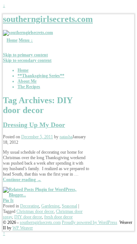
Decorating (29, 206)
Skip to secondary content (27, 60)
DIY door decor (28, 216)
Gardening (50, 206)
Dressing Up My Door (34, 124)
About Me (27, 81)
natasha (66, 136)
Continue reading (22, 179)
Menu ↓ (26, 40)
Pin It (8, 200)
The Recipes (29, 86)
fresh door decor (58, 216)
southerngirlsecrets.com (48, 19)
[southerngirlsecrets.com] (28, 32)
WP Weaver (22, 227)
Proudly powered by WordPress (89, 222)
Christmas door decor (35, 211)
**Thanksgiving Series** (41, 75)
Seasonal (69, 206)
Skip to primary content (25, 54)
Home (12, 40)
